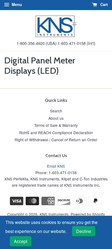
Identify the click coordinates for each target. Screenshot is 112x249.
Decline (83, 231)
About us (56, 118)
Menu (16, 4)
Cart (103, 4)
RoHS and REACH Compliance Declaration (56, 132)
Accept (20, 241)
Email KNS (56, 166)
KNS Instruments (54, 214)
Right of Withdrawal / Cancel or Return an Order (56, 139)
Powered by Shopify (88, 214)
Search (56, 110)
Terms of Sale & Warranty (56, 125)
